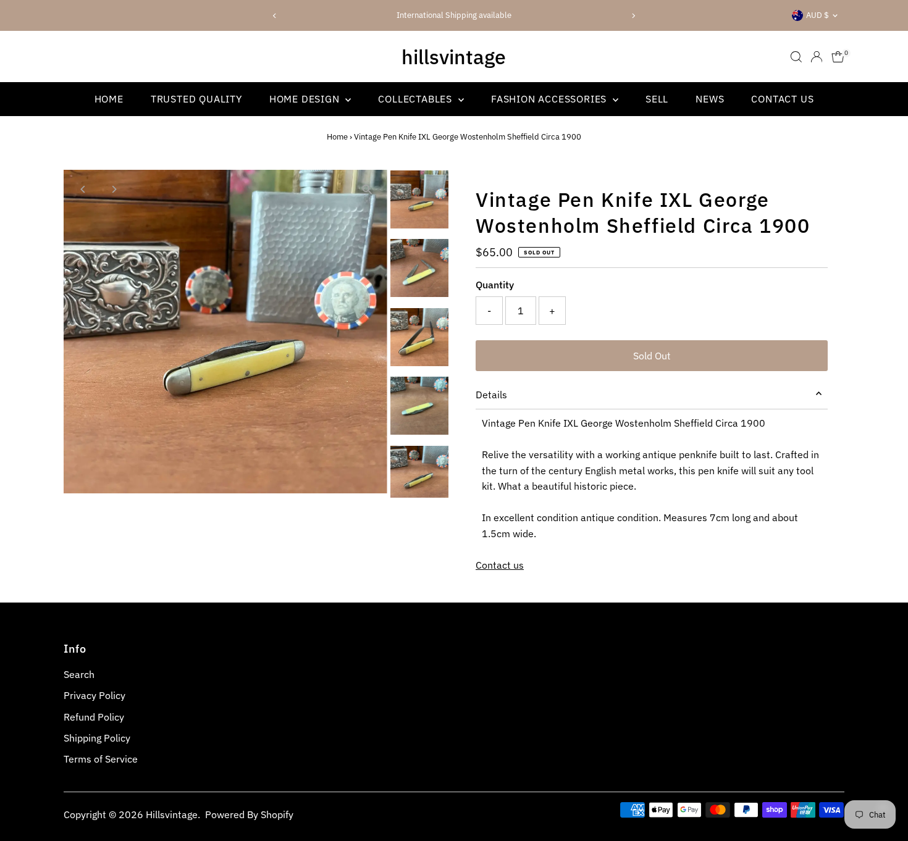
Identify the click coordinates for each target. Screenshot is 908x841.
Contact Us (782, 99)
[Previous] (275, 16)
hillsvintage (453, 57)
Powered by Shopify (249, 814)
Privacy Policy (94, 695)
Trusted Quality (196, 99)
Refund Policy (94, 717)
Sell (656, 99)
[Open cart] (837, 56)
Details (491, 394)
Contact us (500, 565)
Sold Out (652, 355)
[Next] (633, 16)
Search (79, 674)
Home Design (306, 99)
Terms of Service (101, 759)
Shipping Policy (97, 738)
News (710, 99)
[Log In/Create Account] (816, 56)
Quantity (495, 284)
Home (109, 99)
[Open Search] (796, 56)
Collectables (416, 99)
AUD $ (817, 15)
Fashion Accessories (550, 99)
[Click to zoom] (367, 190)
